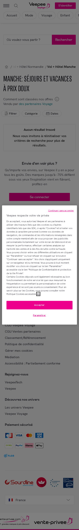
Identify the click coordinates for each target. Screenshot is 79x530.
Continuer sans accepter (61, 210)
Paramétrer (39, 315)
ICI (38, 294)
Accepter (39, 305)
